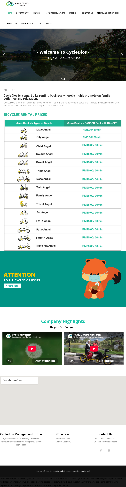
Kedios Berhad (84, 471)
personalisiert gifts (22, 478)
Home (9, 13)
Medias (72, 13)
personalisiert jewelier (18, 481)
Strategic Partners (56, 13)
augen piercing (36, 481)
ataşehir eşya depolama (57, 485)
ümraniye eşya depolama (93, 481)
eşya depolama (75, 481)
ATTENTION (12, 23)
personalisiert (6, 478)
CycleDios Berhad (56, 471)
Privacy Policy (27, 23)
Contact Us (87, 13)
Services (36, 13)
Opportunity (22, 13)
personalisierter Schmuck (55, 481)
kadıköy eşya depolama (20, 485)
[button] (4, 55)
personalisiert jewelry (100, 478)
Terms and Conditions (108, 13)
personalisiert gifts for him (77, 478)
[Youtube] (109, 450)
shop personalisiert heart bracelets (48, 478)
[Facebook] (101, 450)
